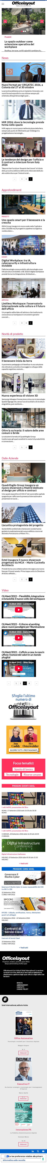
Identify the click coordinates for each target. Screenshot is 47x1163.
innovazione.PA (23, 1130)
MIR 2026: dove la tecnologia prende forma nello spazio (23, 123)
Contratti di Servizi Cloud (11, 938)
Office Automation (23, 1038)
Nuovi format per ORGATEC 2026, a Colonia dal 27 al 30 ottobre (22, 86)
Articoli (5, 300)
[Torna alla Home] (23, 3)
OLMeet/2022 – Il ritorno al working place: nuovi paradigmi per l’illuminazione (23, 625)
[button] (3, 4)
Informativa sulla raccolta (14, 1160)
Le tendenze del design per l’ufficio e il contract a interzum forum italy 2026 (23, 162)
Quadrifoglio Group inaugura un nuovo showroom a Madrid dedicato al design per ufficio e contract (22, 488)
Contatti (20, 987)
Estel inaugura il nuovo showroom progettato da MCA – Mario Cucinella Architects (23, 562)
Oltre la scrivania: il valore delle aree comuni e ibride (23, 431)
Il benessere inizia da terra (17, 360)
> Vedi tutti (23, 863)
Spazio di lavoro (23, 769)
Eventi (4, 257)
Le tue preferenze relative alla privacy (26, 1156)
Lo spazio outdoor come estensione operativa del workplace (19, 44)
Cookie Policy (22, 989)
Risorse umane (32, 774)
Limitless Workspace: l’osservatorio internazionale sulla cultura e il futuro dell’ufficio (23, 306)
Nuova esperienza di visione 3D (20, 395)
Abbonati (23, 1053)
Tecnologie (12, 774)
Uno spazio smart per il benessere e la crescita (23, 221)
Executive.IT (23, 1084)
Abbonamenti (22, 985)
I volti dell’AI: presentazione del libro (15, 807)
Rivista (20, 983)
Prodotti (8, 37)
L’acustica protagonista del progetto (22, 525)
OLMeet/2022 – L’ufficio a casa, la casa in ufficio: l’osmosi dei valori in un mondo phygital (23, 655)
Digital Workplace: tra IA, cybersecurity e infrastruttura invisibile (19, 263)
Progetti (5, 216)
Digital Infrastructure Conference (14, 854)
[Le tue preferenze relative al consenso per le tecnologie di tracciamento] (43, 1159)
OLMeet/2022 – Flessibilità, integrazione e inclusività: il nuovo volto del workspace (23, 597)
